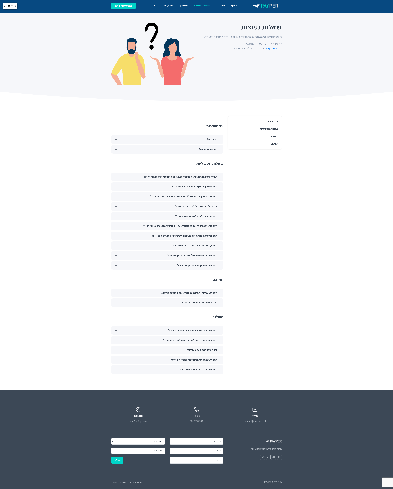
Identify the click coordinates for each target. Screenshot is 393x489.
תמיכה (274, 136)
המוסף (235, 5)
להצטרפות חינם (123, 6)
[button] (10, 6)
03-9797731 (196, 421)
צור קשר (169, 5)
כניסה (151, 5)
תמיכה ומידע (202, 5)
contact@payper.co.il (255, 421)
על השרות (272, 122)
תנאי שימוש (136, 482)
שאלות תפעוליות (269, 129)
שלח (117, 460)
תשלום (274, 144)
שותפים (220, 5)
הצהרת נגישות (119, 482)
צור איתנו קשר (273, 48)
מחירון (184, 5)
